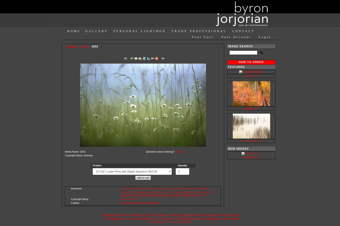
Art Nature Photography (138, 218)
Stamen (185, 192)
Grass (205, 192)
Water (132, 195)
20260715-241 (251, 157)
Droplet (177, 195)
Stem (198, 192)
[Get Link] (152, 58)
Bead (194, 195)
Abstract (140, 195)
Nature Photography (155, 215)
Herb (169, 192)
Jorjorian (132, 199)
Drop (160, 195)
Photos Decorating (178, 215)
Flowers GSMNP (147, 203)
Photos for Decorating (201, 215)
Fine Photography (157, 222)
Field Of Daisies (129, 203)
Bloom (153, 188)
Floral (163, 192)
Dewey (201, 195)
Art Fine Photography (112, 218)
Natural (155, 192)
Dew (211, 192)
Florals (85, 46)
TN (158, 203)
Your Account (236, 37)
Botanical (181, 188)
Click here (180, 151)
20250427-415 (251, 76)
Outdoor (134, 192)
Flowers (176, 192)
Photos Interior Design (227, 215)
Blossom (144, 188)
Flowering (169, 188)
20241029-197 (251, 108)
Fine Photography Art (180, 222)
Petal (197, 188)
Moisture (168, 195)
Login (265, 37)
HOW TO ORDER (251, 62)
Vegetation (145, 192)
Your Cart (202, 37)
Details (124, 195)
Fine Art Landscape (163, 218)
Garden (204, 188)
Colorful (125, 192)
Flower (124, 188)
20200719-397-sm (251, 141)
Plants (160, 188)
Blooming (134, 188)
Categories (72, 46)
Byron (124, 199)
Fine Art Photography (211, 218)
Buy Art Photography (131, 215)
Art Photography (110, 215)
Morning (186, 195)
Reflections (151, 195)
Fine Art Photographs (186, 218)
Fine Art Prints (231, 218)
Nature (189, 188)
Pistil (192, 192)
